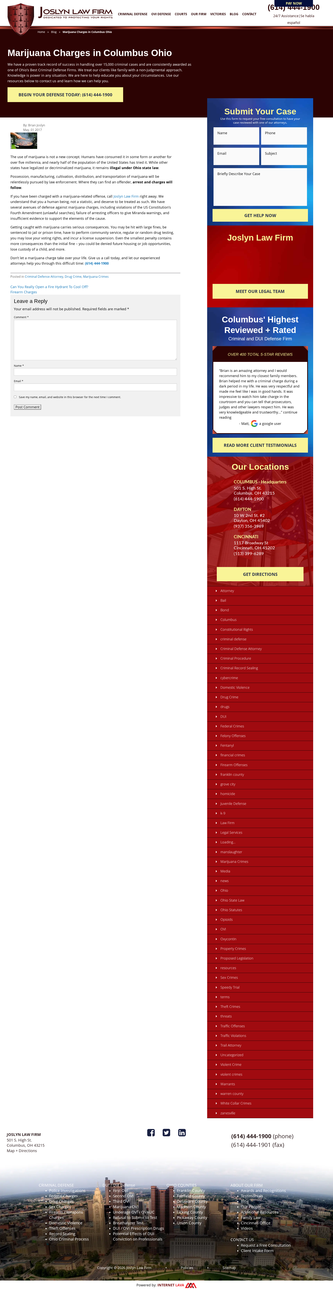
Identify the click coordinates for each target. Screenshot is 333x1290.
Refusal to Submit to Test (135, 1217)
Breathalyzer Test (128, 1222)
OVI (223, 929)
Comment (21, 317)
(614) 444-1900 (294, 7)
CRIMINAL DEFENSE (56, 1185)
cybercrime (229, 677)
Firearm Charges (23, 292)
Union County (189, 1222)
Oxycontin (228, 939)
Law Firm (227, 822)
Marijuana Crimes (96, 276)
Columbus (228, 619)
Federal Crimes (232, 726)
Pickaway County (192, 1217)
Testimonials (252, 1196)
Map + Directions (22, 1150)
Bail (223, 600)
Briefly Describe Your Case (238, 173)
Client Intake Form (257, 1250)
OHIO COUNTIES (181, 1185)
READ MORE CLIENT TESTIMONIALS (260, 445)
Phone (270, 133)
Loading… (227, 842)
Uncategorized (231, 1055)
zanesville (227, 1113)
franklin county (232, 774)
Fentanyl (227, 745)
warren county (231, 1093)
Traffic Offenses (232, 1026)
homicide (227, 793)
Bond (224, 610)
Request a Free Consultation (266, 1245)
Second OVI (123, 1196)
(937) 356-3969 (249, 526)
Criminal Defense (132, 14)
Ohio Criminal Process (69, 1239)
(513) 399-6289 (249, 554)
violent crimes (231, 1074)
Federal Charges (63, 1196)
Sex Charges (60, 1206)
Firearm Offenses (233, 764)
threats (226, 1016)
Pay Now (294, 3)
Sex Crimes (229, 977)
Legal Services (231, 832)
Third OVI (121, 1201)
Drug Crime (73, 276)
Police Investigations (67, 1190)
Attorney (227, 590)
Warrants (227, 1084)
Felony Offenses (233, 735)
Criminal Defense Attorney (44, 276)
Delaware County (192, 1201)
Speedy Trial (230, 987)
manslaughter (231, 852)
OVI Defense (161, 14)
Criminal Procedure (235, 658)
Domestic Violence (235, 687)
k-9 (222, 813)
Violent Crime (230, 1064)
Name (19, 365)
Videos (247, 1228)
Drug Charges (61, 1201)
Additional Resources (259, 1212)
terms (225, 997)
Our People (251, 1206)
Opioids (226, 919)
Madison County (191, 1206)
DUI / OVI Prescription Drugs (138, 1228)
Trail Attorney (230, 1045)
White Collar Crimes (235, 1103)
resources (228, 967)
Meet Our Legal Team (260, 291)
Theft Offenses (62, 1228)
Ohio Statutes (231, 910)
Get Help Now (260, 215)
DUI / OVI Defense (119, 1185)
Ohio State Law (232, 900)
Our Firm (198, 14)
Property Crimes (233, 948)
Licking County (190, 1212)
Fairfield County (191, 1196)
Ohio (224, 890)
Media (225, 871)
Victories (218, 14)
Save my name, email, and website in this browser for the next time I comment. (70, 397)
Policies (187, 1267)
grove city (227, 784)
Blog (234, 14)
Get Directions (260, 574)
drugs (224, 706)
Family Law (251, 1217)
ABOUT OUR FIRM (246, 1185)
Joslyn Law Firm (126, 196)
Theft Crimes (230, 1006)
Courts (181, 14)
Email (18, 381)
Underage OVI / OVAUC (134, 1212)
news (224, 880)
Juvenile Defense (233, 803)
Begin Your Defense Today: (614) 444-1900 (65, 94)
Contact (249, 14)
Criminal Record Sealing (239, 668)
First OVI (120, 1190)
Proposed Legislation (236, 958)
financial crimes (232, 755)
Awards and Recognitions (263, 1190)
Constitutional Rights (236, 629)
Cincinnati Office (255, 1222)
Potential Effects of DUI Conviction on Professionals (137, 1236)
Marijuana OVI (125, 1206)
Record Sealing (62, 1233)
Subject (271, 153)
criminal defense (233, 639)
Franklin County (191, 1190)
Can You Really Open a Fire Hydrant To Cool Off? (49, 286)
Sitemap (229, 1267)
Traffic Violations (233, 1035)
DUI (223, 716)
